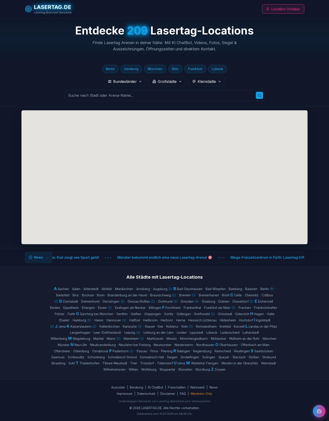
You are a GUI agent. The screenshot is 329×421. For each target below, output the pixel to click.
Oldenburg (81, 351)
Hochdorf (246, 320)
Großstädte (167, 81)
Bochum (88, 295)
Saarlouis (58, 357)
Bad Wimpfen (216, 289)
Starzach (239, 357)
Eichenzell (265, 301)
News (213, 387)
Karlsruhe (132, 326)
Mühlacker (218, 338)
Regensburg (202, 351)
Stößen (254, 357)
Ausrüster (118, 387)
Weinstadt (268, 363)
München (155, 69)
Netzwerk (197, 387)
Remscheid (223, 351)
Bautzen (251, 289)
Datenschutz (146, 393)
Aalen (76, 289)
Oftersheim (62, 351)
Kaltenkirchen (110, 326)
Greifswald (204, 314)
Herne (180, 320)
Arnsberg (143, 289)
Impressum (124, 393)
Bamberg (235, 289)
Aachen (63, 289)
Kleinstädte (207, 81)
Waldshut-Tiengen (204, 363)
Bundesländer (125, 81)
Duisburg (208, 301)
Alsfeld (107, 289)
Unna (181, 363)
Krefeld (225, 326)
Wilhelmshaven (114, 369)
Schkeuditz (76, 357)
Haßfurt (134, 320)
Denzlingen (114, 301)
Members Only (201, 393)
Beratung (136, 387)
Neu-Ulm (81, 345)
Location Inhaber (285, 9)
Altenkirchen (124, 289)
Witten (133, 369)
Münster (64, 345)
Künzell (239, 326)
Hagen (259, 314)
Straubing (58, 363)
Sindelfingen (190, 357)
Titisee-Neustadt (115, 363)
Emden (55, 308)
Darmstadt (70, 301)
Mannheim (134, 338)
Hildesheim (228, 320)
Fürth (71, 314)
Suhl (71, 363)
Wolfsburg (148, 369)
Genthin (122, 314)
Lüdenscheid (229, 332)
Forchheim (173, 308)
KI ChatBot (155, 387)
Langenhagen (80, 332)
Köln (175, 69)
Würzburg (202, 369)
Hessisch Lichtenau (202, 320)
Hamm (98, 320)
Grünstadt (225, 314)
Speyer (223, 357)
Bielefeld (62, 295)
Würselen (185, 369)
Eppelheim (71, 308)
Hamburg (131, 69)
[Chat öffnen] (319, 411)
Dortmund (168, 301)
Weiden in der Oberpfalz (239, 363)
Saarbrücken (263, 351)
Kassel (150, 326)
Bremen (187, 295)
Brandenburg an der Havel (127, 295)
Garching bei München (96, 314)
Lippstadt (196, 332)
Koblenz (172, 326)
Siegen (172, 357)
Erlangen (88, 308)
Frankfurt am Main (219, 308)
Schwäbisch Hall (152, 357)
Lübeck (217, 69)
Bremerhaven (209, 295)
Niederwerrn (184, 345)
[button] (127, 178)
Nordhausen (205, 345)
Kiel (160, 326)
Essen (105, 308)
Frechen (245, 308)
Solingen (208, 357)
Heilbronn (150, 320)
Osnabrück (100, 351)
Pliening (167, 351)
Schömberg (96, 357)
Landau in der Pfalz (263, 326)
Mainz (114, 338)
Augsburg (163, 289)
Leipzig (132, 332)
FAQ (183, 393)
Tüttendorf (165, 363)
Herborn (167, 320)
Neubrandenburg (103, 345)
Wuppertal (167, 369)
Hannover (116, 320)
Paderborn (123, 351)
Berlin (110, 69)
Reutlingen (242, 351)
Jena (62, 326)
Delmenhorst (90, 301)
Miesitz (172, 338)
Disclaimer (167, 393)
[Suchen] (259, 95)
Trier (133, 363)
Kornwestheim (206, 326)
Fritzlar (59, 314)
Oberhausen (228, 345)
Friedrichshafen (265, 308)
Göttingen (184, 314)
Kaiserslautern (83, 326)
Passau (142, 351)
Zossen (220, 369)
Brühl (225, 295)
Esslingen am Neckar (130, 308)
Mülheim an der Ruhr (244, 338)
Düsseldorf (243, 301)
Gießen (136, 314)
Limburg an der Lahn (159, 332)
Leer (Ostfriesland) (107, 332)
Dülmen (223, 301)
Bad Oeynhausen (190, 289)
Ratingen (183, 351)
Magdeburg (81, 338)
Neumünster (162, 345)
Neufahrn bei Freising (135, 345)
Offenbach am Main (255, 345)
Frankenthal (192, 308)
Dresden (190, 301)
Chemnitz (251, 295)
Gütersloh (242, 314)
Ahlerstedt (90, 289)
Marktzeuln (155, 338)
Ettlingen (155, 308)
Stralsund (269, 357)
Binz (76, 295)
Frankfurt (195, 69)
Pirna (154, 351)
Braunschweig (163, 295)
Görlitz (168, 314)
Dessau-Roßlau (141, 301)
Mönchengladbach (194, 338)
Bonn (101, 295)
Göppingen (152, 314)
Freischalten (177, 387)
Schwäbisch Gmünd (122, 357)
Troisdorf (147, 363)
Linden (182, 332)
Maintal (98, 338)
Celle (238, 295)
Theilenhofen (89, 363)
